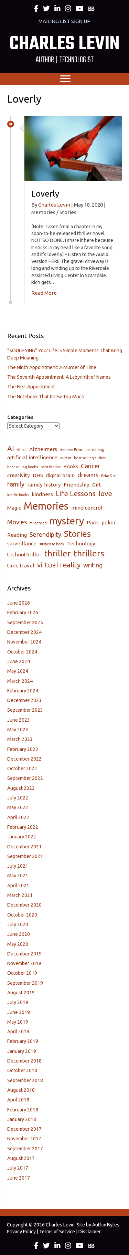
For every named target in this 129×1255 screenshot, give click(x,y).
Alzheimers (43, 449)
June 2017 (18, 1178)
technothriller (24, 554)
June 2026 (18, 603)
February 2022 (22, 827)
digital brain (60, 475)
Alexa (21, 450)
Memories (46, 506)
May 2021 (17, 875)
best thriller (51, 467)
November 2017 (24, 1138)
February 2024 (22, 690)
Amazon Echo (71, 450)
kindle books (18, 495)
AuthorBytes (105, 1224)
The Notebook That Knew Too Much (45, 396)
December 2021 (24, 846)
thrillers (89, 553)
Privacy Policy (21, 1231)
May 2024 (17, 671)
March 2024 (20, 681)
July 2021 (17, 866)
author (65, 458)
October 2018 (22, 1070)
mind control (87, 508)
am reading (94, 450)
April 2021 (18, 885)
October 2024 (22, 652)
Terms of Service (57, 1231)
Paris (93, 522)
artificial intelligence (32, 457)
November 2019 (24, 963)
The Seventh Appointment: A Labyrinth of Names (59, 377)
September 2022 (25, 778)
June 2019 (18, 1012)
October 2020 (22, 915)
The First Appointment (31, 386)
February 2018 (22, 1109)
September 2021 (25, 856)
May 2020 (17, 944)
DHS (38, 475)
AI (10, 448)
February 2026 (22, 612)
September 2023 (25, 710)
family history (44, 485)
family (15, 484)
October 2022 (22, 768)
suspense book (51, 544)
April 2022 (18, 817)
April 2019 (18, 1031)
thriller (57, 553)
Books (70, 466)
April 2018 (18, 1099)
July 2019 (17, 1002)
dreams (87, 474)
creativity (18, 475)
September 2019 (25, 983)
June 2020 (18, 934)
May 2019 (17, 1022)
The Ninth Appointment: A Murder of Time (51, 367)
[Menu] (65, 79)
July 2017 (17, 1168)
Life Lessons (76, 494)
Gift (96, 485)
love (105, 494)
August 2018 (21, 1090)
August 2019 (21, 992)
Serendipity (45, 534)
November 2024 (24, 642)
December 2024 (24, 632)
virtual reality (58, 565)
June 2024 (18, 661)
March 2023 (20, 739)
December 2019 (24, 953)
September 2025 (25, 622)
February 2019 (22, 1041)
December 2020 (24, 905)
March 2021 (20, 895)
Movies (17, 522)
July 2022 (17, 798)
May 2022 (17, 807)
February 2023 (22, 749)
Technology (81, 543)
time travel (20, 565)
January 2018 (21, 1119)
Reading (17, 535)
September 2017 (25, 1148)
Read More (44, 293)
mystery (67, 520)
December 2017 (24, 1129)
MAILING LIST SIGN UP (64, 21)
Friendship (76, 485)
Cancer (90, 465)
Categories (20, 417)
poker (108, 522)
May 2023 (17, 729)
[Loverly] (73, 148)
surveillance (21, 543)
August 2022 (21, 788)
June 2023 (18, 720)
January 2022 (21, 836)
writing (93, 565)
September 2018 (25, 1080)
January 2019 (21, 1051)
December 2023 (24, 700)
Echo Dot (108, 476)
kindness (42, 494)
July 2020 (17, 924)
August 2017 (21, 1158)
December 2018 (24, 1061)
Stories (77, 533)
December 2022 (24, 759)
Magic (14, 508)
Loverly (45, 193)
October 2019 (22, 973)
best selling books (22, 467)
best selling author (90, 458)
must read (38, 523)
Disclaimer (89, 1231)
